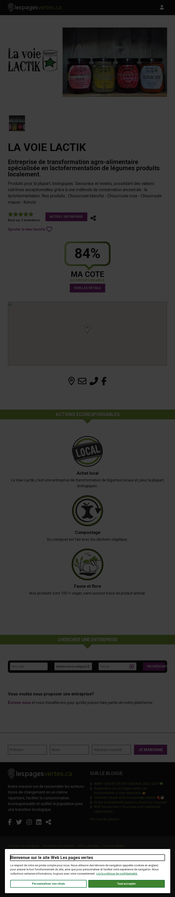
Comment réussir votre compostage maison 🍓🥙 (129, 798)
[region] (87, 333)
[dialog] (87, 871)
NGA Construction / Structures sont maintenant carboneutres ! (130, 809)
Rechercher (156, 666)
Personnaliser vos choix (48, 883)
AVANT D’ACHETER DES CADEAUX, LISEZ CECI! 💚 (128, 784)
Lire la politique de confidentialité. (117, 873)
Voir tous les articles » (105, 819)
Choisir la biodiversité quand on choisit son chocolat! (130, 802)
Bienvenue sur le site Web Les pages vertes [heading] (51, 857)
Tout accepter (126, 883)
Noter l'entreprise (66, 217)
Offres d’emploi (88, 846)
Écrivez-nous (19, 702)
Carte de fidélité (113, 846)
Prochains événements (58, 846)
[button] (93, 218)
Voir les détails (87, 288)
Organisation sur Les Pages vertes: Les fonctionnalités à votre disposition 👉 (130, 791)
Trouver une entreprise (23, 846)
